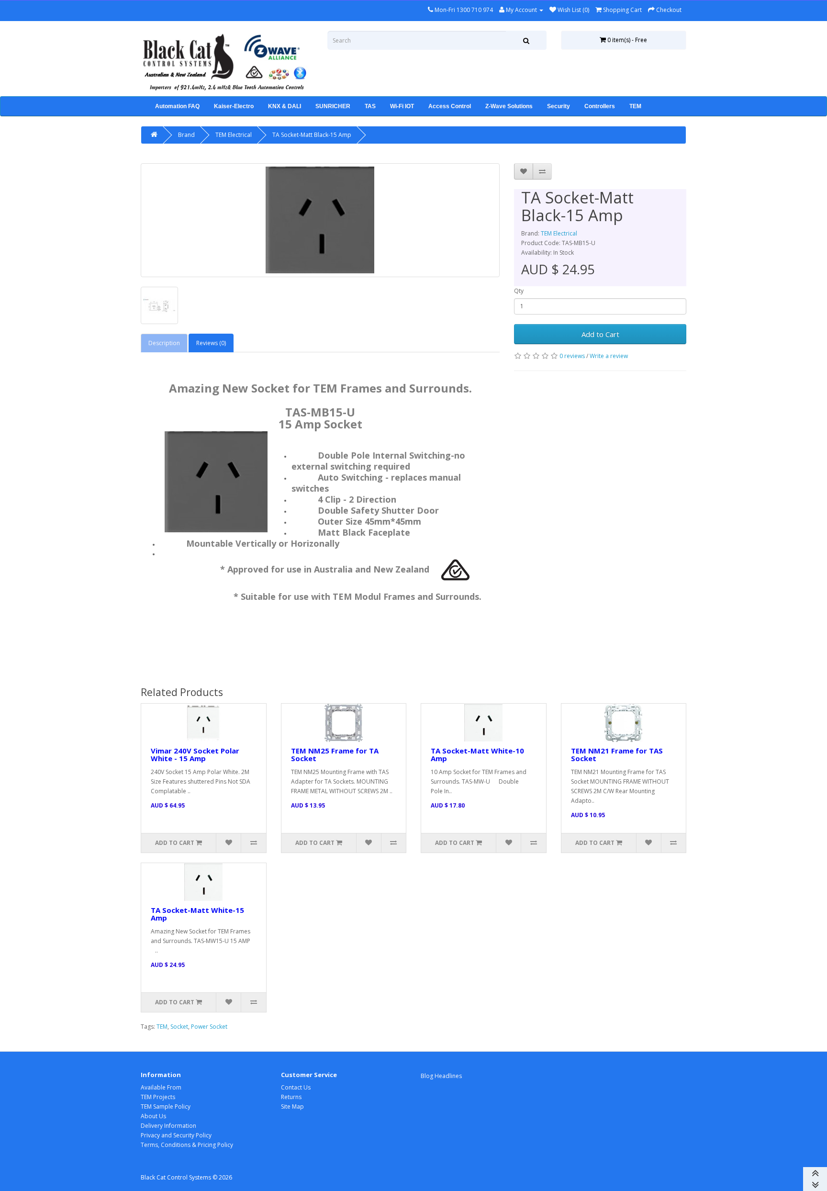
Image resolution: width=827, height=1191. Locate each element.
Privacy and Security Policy (176, 1135)
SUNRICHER (332, 106)
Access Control (449, 106)
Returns (291, 1097)
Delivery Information (168, 1126)
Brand (186, 135)
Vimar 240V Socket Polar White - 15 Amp (195, 755)
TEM (635, 106)
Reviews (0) (211, 343)
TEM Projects (158, 1097)
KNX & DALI (284, 106)
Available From (161, 1087)
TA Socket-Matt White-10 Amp (477, 755)
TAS (370, 106)
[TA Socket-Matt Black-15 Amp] (320, 220)
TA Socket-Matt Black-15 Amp (311, 135)
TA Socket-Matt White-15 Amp (197, 914)
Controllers (599, 106)
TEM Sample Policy (165, 1106)
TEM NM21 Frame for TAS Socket (617, 755)
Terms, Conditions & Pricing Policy (187, 1145)
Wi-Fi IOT (402, 106)
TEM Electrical (233, 135)
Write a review (609, 356)
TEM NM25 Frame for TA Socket (335, 755)
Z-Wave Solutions (509, 106)
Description (164, 343)
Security (558, 106)
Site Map (292, 1106)
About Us (153, 1116)
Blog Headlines (441, 1076)
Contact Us (296, 1087)
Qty (519, 291)
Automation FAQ (177, 106)
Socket (179, 1026)
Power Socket (209, 1026)
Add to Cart (600, 334)
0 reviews (572, 356)
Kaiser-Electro (234, 106)
